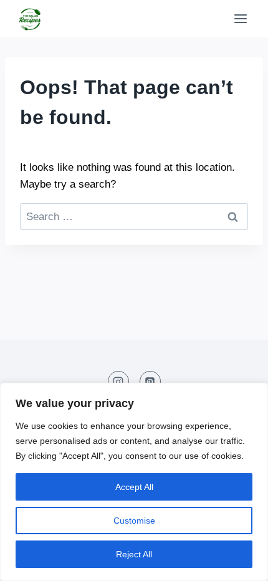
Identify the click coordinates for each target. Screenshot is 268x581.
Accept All (134, 487)
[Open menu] (240, 18)
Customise (134, 521)
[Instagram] (118, 381)
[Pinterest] (150, 381)
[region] (134, 482)
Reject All (134, 554)
